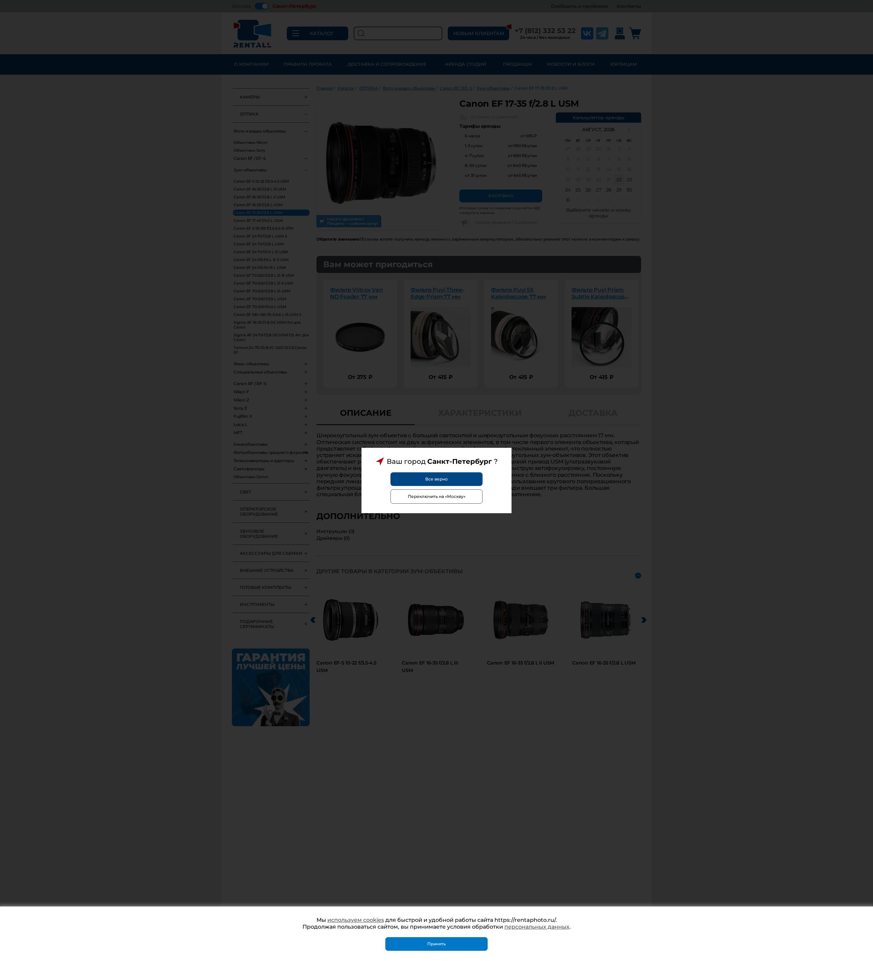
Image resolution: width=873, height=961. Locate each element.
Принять (436, 943)
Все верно (436, 479)
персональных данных (536, 927)
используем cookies (355, 920)
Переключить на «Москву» (436, 496)
